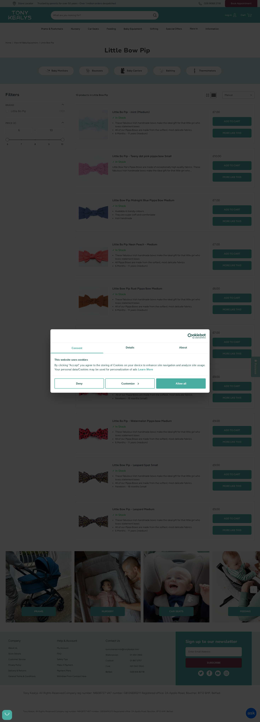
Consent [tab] (77, 348)
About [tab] (183, 347)
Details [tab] (130, 347)
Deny (79, 383)
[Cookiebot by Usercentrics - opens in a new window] (190, 336)
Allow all (181, 383)
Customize (128, 383)
